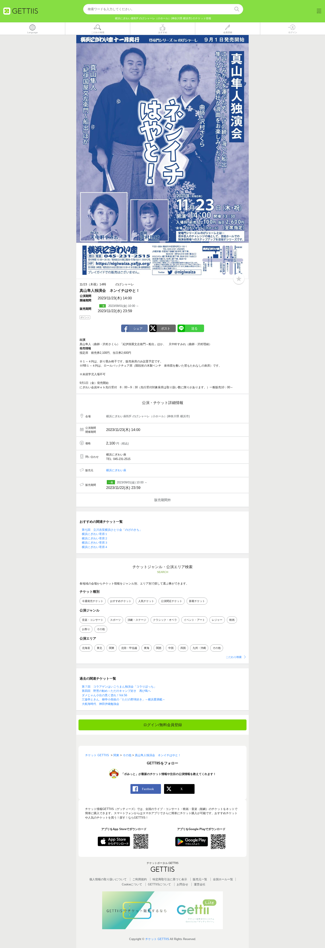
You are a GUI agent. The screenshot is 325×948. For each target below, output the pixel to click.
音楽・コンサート (92, 619)
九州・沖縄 (199, 648)
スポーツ (115, 619)
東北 (99, 648)
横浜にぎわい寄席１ (95, 534)
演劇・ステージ (137, 619)
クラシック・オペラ (165, 619)
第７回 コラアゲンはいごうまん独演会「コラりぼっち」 (119, 686)
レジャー (217, 619)
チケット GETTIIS (157, 939)
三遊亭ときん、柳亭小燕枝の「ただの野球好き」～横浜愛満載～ (123, 699)
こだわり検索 (234, 657)
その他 (101, 629)
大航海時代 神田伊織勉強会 (100, 704)
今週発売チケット (92, 601)
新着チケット (197, 601)
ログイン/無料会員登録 (162, 725)
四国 (183, 648)
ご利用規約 (139, 879)
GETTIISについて (159, 884)
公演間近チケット (171, 601)
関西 (158, 648)
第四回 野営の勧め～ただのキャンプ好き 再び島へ (116, 690)
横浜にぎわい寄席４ (95, 547)
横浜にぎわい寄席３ (95, 542)
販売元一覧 (200, 879)
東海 (146, 648)
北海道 (86, 648)
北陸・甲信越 (129, 648)
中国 (171, 648)
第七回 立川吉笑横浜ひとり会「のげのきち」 (112, 529)
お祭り (86, 629)
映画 (232, 619)
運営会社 (199, 884)
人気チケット (146, 601)
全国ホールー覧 (223, 879)
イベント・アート (194, 619)
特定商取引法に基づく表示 (170, 879)
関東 (111, 648)
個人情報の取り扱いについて (108, 879)
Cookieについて (132, 884)
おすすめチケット (120, 601)
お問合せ (182, 884)
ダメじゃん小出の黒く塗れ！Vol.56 (104, 695)
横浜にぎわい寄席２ (95, 538)
